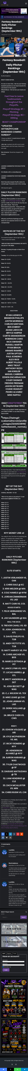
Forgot (14, 953)
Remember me (7, 966)
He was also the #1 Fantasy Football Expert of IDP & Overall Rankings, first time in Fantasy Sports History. (14, 825)
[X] (6, 834)
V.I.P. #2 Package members (13, 201)
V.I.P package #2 (21, 472)
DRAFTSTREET (15, 403)
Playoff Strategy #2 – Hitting (14, 116)
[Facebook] (3, 834)
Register (9, 953)
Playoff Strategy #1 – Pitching (14, 110)
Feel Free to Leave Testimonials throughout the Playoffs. (14, 100)
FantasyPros (6, 808)
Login (3, 953)
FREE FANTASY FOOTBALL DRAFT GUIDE (14, 17)
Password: (5, 963)
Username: (5, 960)
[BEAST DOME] (4, 3)
